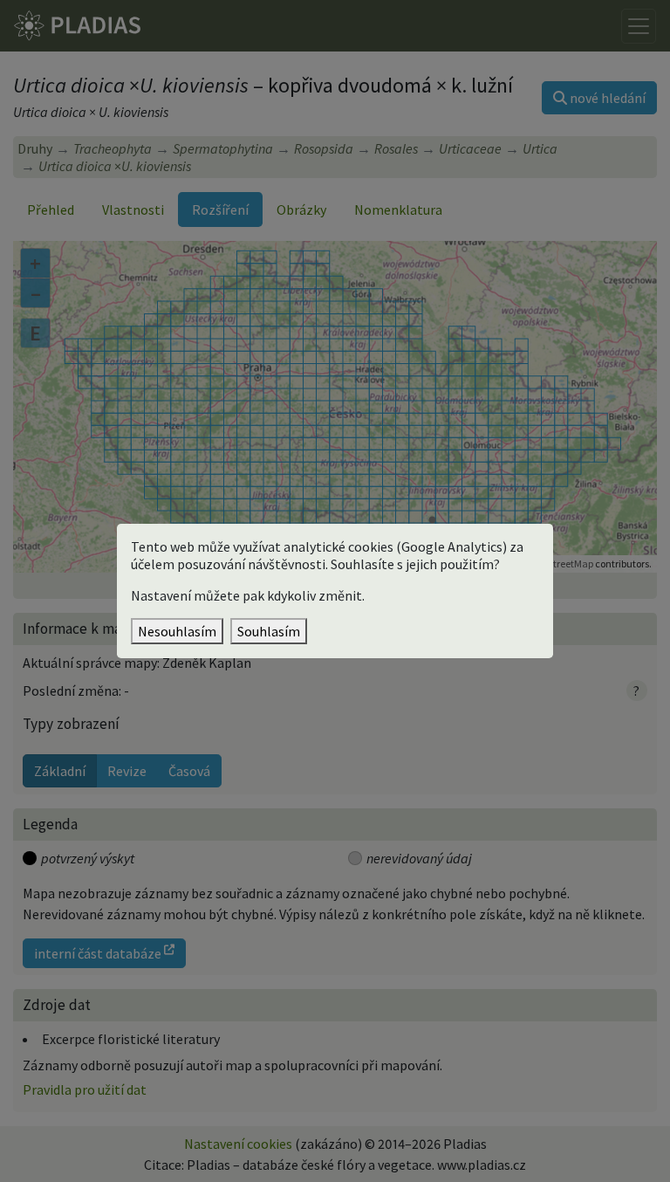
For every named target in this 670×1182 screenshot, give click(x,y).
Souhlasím (268, 631)
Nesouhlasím (177, 631)
